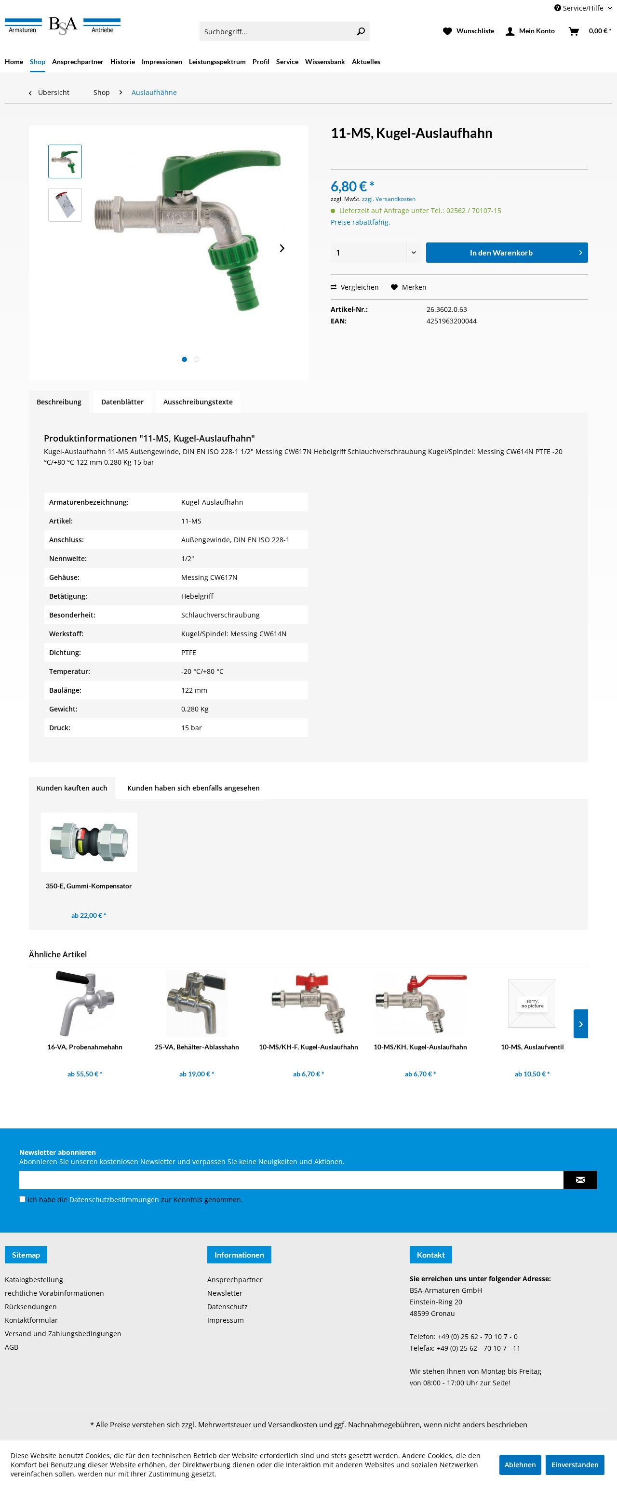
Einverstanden (575, 1464)
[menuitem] (285, 31)
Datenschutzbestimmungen (114, 1199)
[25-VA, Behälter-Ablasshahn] (197, 1003)
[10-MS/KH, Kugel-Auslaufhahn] (420, 1003)
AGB (11, 1347)
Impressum (225, 1320)
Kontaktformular (31, 1320)
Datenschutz (227, 1306)
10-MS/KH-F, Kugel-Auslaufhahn (308, 1047)
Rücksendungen (31, 1306)
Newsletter (224, 1293)
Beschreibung (59, 401)
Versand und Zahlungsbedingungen (63, 1333)
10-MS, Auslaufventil (532, 1047)
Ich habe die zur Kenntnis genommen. (135, 1199)
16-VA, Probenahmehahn (84, 1047)
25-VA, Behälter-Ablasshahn (197, 1047)
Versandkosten (292, 1424)
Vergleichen (359, 287)
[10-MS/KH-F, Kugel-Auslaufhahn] (308, 1003)
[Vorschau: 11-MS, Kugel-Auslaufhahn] (65, 161)
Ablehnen (520, 1464)
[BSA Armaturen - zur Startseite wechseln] (63, 26)
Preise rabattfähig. (360, 222)
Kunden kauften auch (72, 787)
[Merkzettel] (468, 31)
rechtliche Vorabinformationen (54, 1293)
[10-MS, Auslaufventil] (532, 1003)
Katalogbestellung (34, 1279)
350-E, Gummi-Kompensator (89, 886)
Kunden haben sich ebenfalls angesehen (193, 787)
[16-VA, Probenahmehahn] (85, 1003)
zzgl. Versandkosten (389, 199)
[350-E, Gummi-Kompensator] (89, 842)
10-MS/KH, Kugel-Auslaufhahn (420, 1047)
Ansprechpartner (235, 1279)
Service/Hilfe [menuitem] (583, 8)
